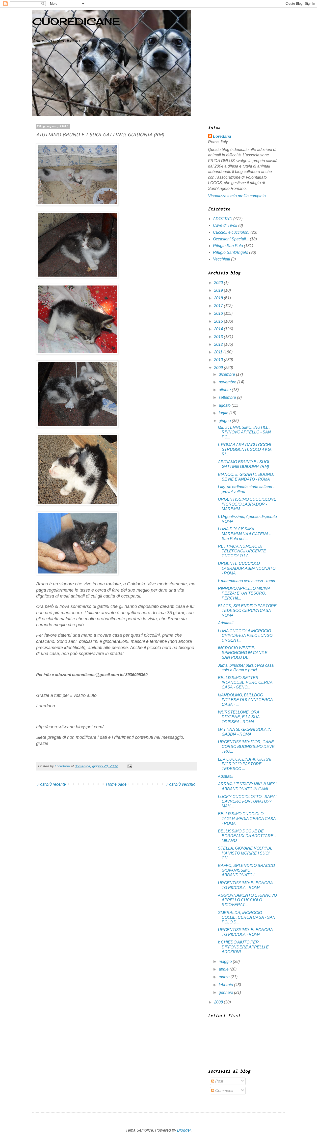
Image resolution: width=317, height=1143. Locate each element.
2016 (219, 313)
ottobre (225, 390)
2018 (219, 298)
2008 (219, 1002)
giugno (225, 421)
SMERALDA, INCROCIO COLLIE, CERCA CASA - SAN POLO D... (246, 917)
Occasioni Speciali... (231, 239)
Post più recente (51, 784)
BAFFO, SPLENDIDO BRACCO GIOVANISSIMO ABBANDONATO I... (246, 870)
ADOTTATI (222, 219)
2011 (218, 352)
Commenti (223, 1090)
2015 (219, 321)
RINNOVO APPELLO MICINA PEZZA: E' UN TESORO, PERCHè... (244, 593)
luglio (224, 413)
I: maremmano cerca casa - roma (246, 581)
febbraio (226, 985)
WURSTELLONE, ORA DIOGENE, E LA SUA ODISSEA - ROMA (239, 717)
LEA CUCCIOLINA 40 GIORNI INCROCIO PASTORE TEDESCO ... (244, 764)
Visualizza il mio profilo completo (237, 196)
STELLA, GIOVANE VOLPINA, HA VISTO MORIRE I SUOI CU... (245, 853)
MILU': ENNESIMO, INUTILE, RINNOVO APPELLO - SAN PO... (244, 432)
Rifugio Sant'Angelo (230, 252)
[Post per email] (129, 766)
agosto (225, 405)
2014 (219, 329)
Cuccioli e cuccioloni (231, 232)
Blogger (184, 1130)
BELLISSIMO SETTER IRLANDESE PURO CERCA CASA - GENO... (245, 682)
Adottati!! (225, 623)
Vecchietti (221, 259)
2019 (219, 290)
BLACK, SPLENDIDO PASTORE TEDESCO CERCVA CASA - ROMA (247, 610)
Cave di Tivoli (225, 225)
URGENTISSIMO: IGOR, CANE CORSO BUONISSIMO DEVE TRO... (246, 746)
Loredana (222, 136)
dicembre (227, 374)
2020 (219, 283)
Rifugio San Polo (228, 246)
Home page (116, 784)
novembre (228, 382)
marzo (225, 977)
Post (218, 1081)
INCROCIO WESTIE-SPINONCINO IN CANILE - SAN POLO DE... (244, 652)
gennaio (226, 992)
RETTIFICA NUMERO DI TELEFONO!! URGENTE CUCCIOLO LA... (242, 551)
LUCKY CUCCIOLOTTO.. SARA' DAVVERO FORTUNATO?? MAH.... (247, 801)
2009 (219, 368)
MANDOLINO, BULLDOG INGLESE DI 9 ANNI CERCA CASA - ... (245, 700)
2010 (219, 360)
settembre (228, 397)
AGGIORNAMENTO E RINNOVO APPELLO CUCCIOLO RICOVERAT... (247, 900)
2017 (219, 306)
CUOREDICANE (76, 21)
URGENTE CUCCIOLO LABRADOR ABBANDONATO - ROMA (246, 568)
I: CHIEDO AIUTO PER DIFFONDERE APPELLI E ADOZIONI (243, 947)
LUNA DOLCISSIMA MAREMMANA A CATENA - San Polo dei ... (244, 534)
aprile (224, 969)
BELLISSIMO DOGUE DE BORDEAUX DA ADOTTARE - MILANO (247, 836)
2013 (219, 337)
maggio (226, 961)
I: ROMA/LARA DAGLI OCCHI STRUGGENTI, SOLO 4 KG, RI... (245, 449)
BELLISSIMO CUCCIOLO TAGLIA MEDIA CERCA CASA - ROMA (247, 818)
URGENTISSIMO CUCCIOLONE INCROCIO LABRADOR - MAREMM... (247, 504)
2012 (219, 344)
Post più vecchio (180, 784)
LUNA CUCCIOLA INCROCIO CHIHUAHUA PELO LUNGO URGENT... (245, 635)
